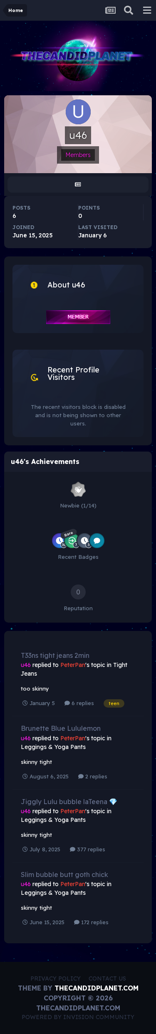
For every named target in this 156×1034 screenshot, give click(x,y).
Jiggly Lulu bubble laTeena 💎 (69, 801)
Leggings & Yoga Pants (53, 747)
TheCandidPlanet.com (96, 988)
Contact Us (107, 978)
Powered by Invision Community (78, 1017)
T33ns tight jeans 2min (55, 655)
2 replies (95, 776)
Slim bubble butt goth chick (64, 874)
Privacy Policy (55, 978)
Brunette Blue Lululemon (61, 728)
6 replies (82, 703)
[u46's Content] (78, 184)
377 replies (90, 849)
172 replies (94, 922)
